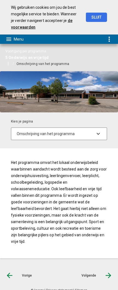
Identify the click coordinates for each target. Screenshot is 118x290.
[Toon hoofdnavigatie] (14, 39)
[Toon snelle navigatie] (109, 39)
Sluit (96, 17)
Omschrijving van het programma (42, 64)
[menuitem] (45, 63)
